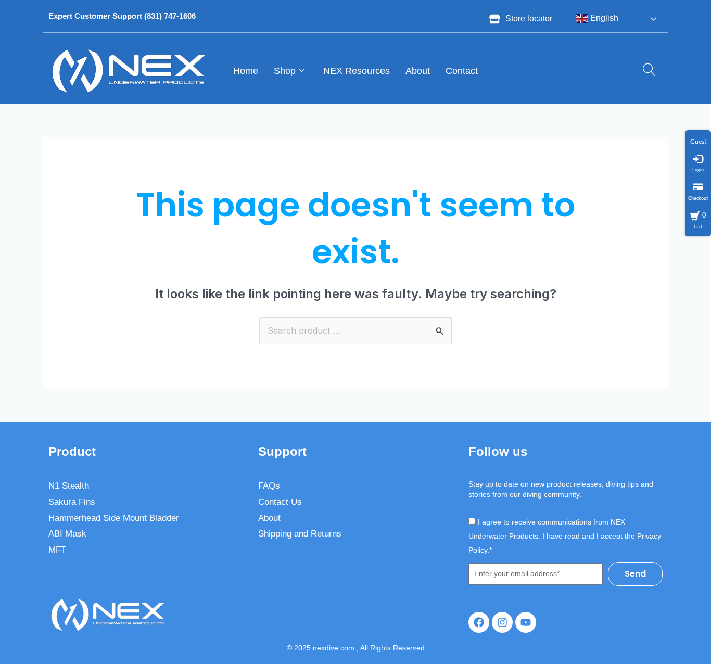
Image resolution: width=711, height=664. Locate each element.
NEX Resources (356, 71)
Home (245, 71)
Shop (285, 71)
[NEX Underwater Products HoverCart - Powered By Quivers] (698, 134)
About (417, 71)
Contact (462, 71)
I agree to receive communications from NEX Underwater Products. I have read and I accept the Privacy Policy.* (564, 536)
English (603, 18)
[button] (645, 70)
